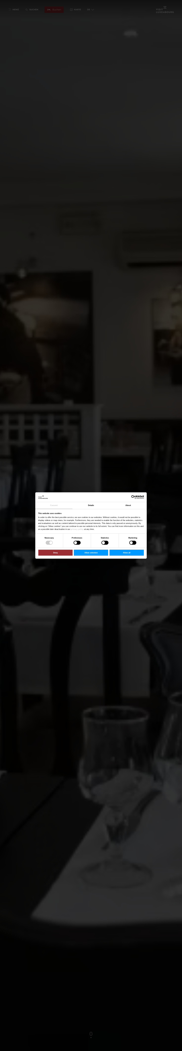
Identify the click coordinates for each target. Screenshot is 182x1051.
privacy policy (77, 529)
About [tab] (128, 505)
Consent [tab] (54, 505)
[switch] (77, 543)
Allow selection (91, 553)
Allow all (126, 553)
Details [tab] (91, 505)
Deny (55, 553)
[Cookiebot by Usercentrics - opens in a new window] (133, 497)
